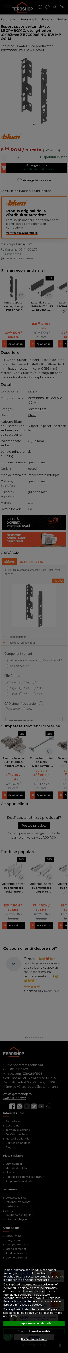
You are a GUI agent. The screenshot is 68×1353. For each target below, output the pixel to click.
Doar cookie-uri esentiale (34, 1331)
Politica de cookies (30, 1304)
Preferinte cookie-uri (34, 1339)
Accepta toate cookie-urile (34, 1323)
